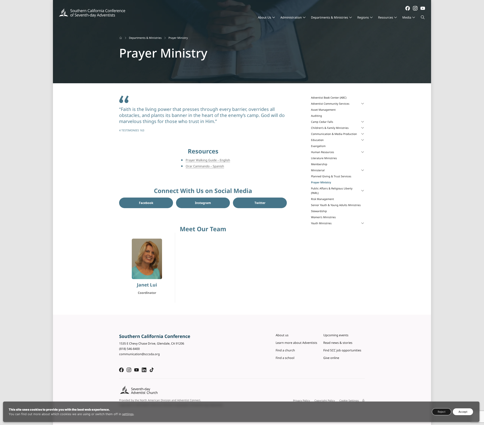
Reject (441, 411)
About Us (264, 17)
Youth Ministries (321, 223)
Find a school (285, 358)
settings (127, 414)
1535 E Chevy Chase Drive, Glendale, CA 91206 (151, 343)
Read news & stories (337, 343)
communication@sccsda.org (139, 354)
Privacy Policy (301, 400)
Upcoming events (335, 335)
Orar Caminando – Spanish (205, 166)
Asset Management (323, 109)
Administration (291, 17)
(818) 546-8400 (129, 349)
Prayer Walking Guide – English (208, 160)
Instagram (203, 203)
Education (317, 140)
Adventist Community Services (330, 103)
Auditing (316, 116)
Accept (462, 411)
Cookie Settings (349, 400)
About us (282, 335)
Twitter (259, 203)
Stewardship (319, 211)
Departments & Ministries (329, 17)
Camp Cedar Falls (322, 122)
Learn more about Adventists (296, 343)
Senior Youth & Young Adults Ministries (336, 205)
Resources (385, 17)
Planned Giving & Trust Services (331, 176)
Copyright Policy (324, 400)
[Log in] (363, 400)
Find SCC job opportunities (342, 350)
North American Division (155, 400)
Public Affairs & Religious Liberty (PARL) (331, 191)
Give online (331, 358)
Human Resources (322, 152)
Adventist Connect (188, 400)
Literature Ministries (324, 158)
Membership (319, 164)
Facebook (146, 203)
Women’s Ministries (323, 217)
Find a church (285, 350)
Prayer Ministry (321, 182)
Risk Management (322, 199)
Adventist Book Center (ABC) (328, 97)
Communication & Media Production (334, 134)
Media (406, 17)
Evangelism (318, 146)
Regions (363, 17)
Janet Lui (147, 285)
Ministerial (318, 170)
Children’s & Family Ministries (330, 128)
